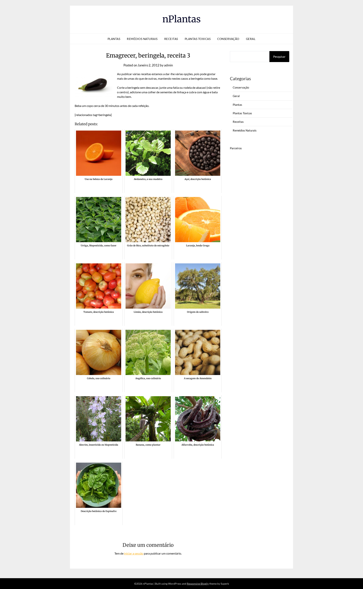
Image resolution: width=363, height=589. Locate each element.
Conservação (228, 38)
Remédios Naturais (142, 38)
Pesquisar (279, 56)
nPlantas (181, 19)
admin (168, 65)
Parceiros (236, 148)
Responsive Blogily (198, 583)
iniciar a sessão (133, 553)
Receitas (171, 38)
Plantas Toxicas (198, 38)
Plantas (114, 38)
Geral (251, 38)
